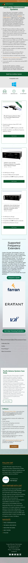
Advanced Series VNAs (10, 411)
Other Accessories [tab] (6, 351)
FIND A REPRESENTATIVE (10, 522)
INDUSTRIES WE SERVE (9, 527)
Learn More (7, 401)
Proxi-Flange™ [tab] (5, 348)
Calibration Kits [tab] (5, 343)
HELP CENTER (7, 530)
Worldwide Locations (14, 548)
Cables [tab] (3, 346)
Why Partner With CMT (12, 486)
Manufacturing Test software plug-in (11, 57)
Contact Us (14, 551)
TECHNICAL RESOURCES (10, 525)
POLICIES (6, 533)
